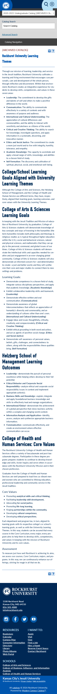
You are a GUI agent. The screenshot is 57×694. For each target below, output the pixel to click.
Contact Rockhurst (37, 651)
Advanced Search (9, 34)
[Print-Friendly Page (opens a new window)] (49, 50)
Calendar (7, 636)
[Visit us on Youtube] (33, 621)
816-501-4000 (10, 607)
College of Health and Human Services (22, 673)
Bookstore (8, 633)
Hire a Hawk (34, 645)
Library (6, 648)
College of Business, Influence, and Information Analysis (26, 669)
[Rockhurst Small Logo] (6, 10)
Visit (30, 636)
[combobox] (28, 13)
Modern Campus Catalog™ (34, 690)
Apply (30, 633)
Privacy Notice (26, 681)
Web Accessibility (39, 681)
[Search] (52, 26)
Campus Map (9, 639)
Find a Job (33, 642)
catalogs (16, 687)
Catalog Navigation (13, 41)
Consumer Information (14, 642)
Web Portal (8, 654)
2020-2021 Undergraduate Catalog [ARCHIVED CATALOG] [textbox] (29, 13)
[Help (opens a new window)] (53, 50)
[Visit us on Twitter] (24, 621)
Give (30, 639)
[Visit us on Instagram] (6, 621)
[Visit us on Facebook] (15, 621)
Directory (7, 645)
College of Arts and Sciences (17, 665)
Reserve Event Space (38, 648)
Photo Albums (9, 651)
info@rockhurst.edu (12, 610)
